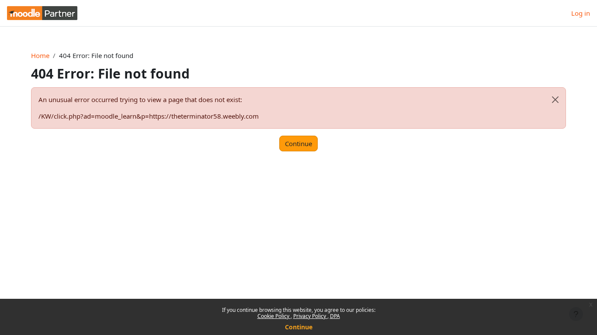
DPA (335, 316)
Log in (580, 13)
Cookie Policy (274, 316)
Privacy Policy (310, 316)
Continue (298, 327)
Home (40, 55)
